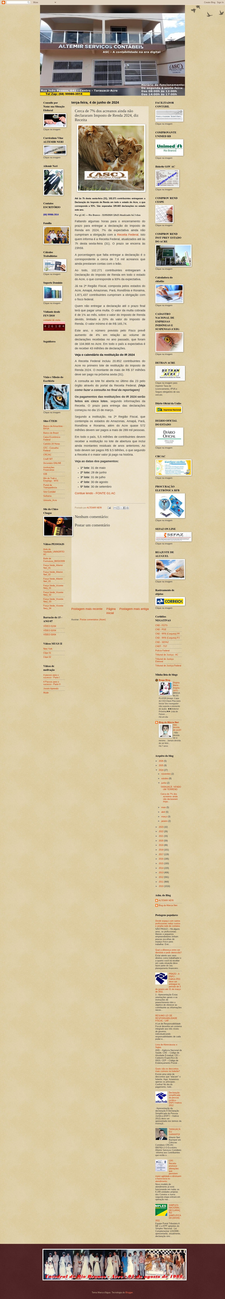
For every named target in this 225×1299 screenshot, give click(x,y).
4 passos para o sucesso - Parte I (51, 676)
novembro (166, 774)
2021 (161, 836)
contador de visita (51, 320)
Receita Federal (128, 234)
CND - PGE (160, 629)
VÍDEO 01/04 (49, 626)
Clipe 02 (47, 657)
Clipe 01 (47, 653)
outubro (165, 778)
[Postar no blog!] (118, 508)
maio (164, 807)
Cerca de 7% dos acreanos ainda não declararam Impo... (169, 798)
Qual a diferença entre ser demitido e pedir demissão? (168, 951)
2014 (161, 868)
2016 (161, 859)
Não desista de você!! (177, 727)
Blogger (129, 1292)
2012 (161, 877)
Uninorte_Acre (50, 500)
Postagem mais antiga (134, 609)
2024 (161, 770)
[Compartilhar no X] (121, 508)
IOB (45, 474)
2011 (161, 882)
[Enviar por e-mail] (115, 508)
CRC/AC (47, 454)
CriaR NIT (48, 459)
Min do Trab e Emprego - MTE (50, 479)
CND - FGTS (161, 625)
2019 (161, 845)
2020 (161, 840)
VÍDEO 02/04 (49, 630)
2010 (161, 886)
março (164, 816)
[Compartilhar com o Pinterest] (127, 508)
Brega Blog (164, 680)
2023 (161, 827)
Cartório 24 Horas (51, 444)
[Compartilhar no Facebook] (124, 508)
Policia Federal (162, 650)
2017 (161, 854)
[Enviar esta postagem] (109, 507)
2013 (161, 872)
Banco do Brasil (50, 433)
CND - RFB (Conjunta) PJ (167, 638)
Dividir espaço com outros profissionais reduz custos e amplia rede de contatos (167, 923)
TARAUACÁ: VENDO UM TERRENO (171, 788)
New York (47, 649)
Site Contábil (49, 492)
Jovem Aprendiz (51, 688)
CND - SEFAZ (162, 642)
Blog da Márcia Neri (169, 722)
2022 (161, 831)
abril (163, 812)
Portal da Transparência (50, 486)
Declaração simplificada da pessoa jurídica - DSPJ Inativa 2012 (175, 1099)
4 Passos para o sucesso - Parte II (51, 683)
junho (164, 783)
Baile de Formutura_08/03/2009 (54, 559)
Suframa (47, 496)
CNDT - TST (161, 646)
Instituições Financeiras (48, 468)
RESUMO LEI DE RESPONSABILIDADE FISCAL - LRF (166, 1018)
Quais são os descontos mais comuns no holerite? (167, 1069)
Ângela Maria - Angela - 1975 (177, 687)
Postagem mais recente (86, 609)
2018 (161, 850)
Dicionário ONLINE (52, 463)
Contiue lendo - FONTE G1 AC (95, 493)
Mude (46, 692)
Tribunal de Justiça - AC (166, 654)
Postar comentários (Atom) (93, 619)
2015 (161, 863)
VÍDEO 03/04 (49, 634)
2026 (161, 761)
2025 (161, 765)
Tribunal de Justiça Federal (168, 665)
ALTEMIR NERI (166, 900)
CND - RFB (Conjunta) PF (167, 634)
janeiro (164, 821)
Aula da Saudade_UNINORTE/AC (54, 552)
